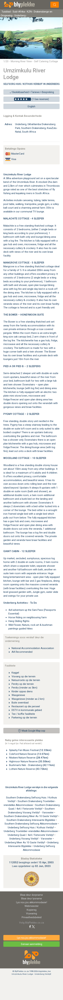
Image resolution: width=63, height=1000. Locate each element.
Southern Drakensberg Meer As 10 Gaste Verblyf (31, 816)
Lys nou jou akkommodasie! (31, 902)
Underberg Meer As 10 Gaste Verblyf (25, 842)
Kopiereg (31, 909)
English (31, 106)
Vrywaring (31, 913)
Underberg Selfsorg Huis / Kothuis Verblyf (31, 827)
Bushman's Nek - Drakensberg (31, 765)
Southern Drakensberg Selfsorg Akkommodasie (31, 823)
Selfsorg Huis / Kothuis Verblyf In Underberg (31, 84)
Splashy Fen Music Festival (29, 750)
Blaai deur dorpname (31, 894)
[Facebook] (30, 926)
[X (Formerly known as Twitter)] (33, 926)
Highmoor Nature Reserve (29, 761)
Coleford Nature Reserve (28, 753)
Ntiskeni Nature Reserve (28, 757)
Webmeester (32, 906)
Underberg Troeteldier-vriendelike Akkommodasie (31, 831)
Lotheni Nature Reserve (28, 768)
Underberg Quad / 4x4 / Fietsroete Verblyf (31, 834)
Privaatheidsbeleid (31, 917)
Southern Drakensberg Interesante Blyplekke (31, 820)
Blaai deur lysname (31, 898)
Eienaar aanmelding (31, 944)
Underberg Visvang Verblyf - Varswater (31, 838)
